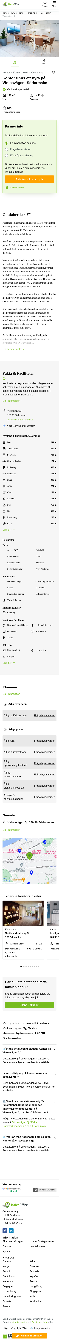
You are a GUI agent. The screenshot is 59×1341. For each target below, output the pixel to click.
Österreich (35, 1266)
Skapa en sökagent (13, 1241)
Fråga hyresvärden (20, 149)
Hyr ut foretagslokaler (42, 1241)
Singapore (35, 1291)
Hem (5, 13)
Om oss (7, 1246)
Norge (6, 1266)
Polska (33, 1281)
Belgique (8, 1286)
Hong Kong (36, 1286)
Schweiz (34, 1271)
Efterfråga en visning (21, 155)
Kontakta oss (38, 1246)
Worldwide (36, 1301)
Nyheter (7, 1251)
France (6, 1306)
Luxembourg (10, 1291)
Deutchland (9, 1276)
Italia (32, 1261)
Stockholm (32, 13)
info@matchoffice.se (13, 1219)
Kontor (21, 13)
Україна (34, 1276)
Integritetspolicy (19, 1322)
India (32, 1296)
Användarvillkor (39, 1322)
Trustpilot (6, 200)
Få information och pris (23, 143)
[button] (41, 905)
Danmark (8, 1261)
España (7, 1301)
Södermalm (46, 13)
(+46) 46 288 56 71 (12, 1222)
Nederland (8, 1281)
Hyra (13, 13)
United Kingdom (12, 1296)
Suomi (6, 1271)
